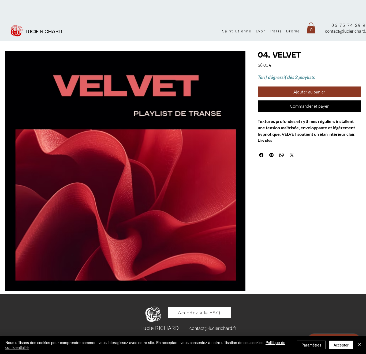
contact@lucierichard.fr (212, 328)
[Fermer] (359, 345)
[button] (311, 27)
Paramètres (311, 345)
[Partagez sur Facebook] (261, 155)
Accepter (341, 345)
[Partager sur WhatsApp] (281, 155)
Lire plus (265, 140)
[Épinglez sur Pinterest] (271, 155)
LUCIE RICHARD (45, 31)
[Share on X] (292, 155)
